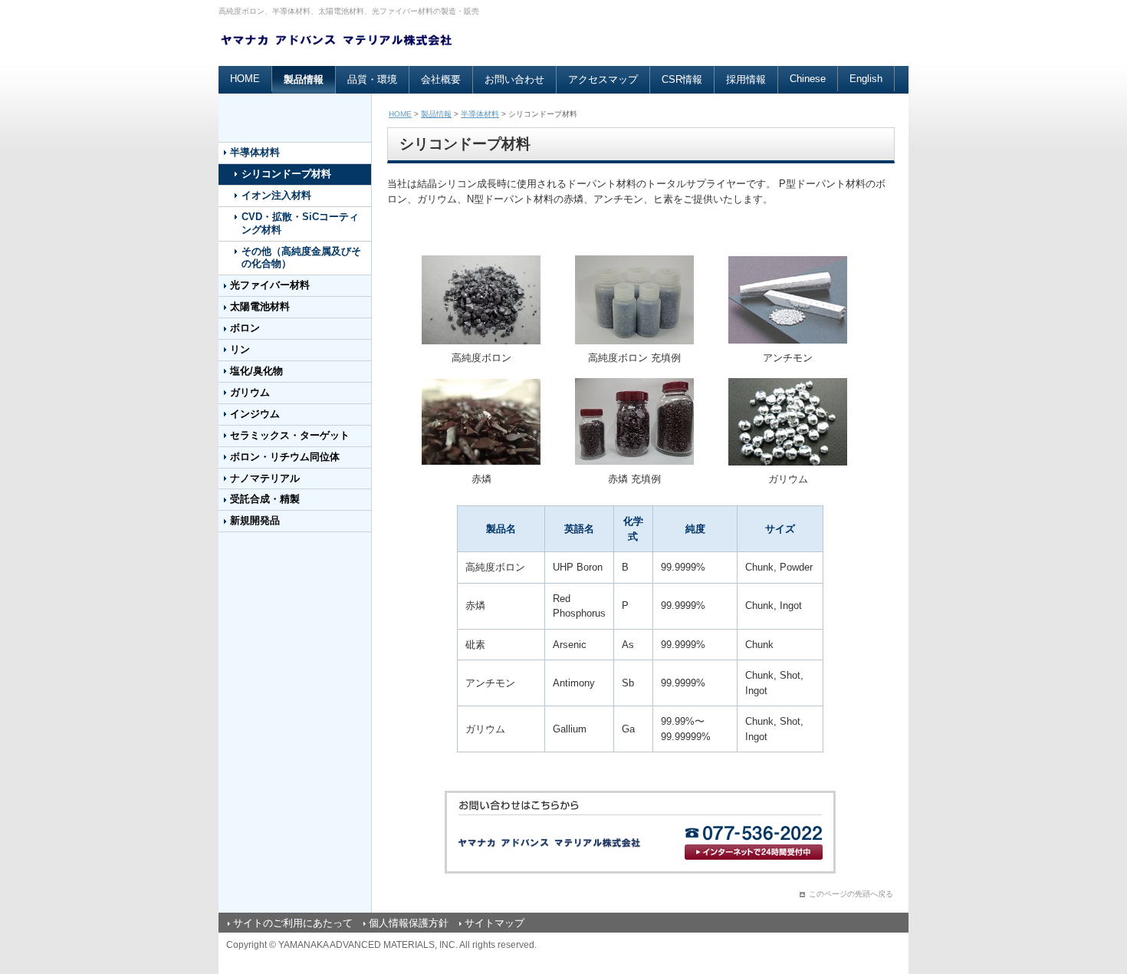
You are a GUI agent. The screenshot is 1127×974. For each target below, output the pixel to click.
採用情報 (746, 79)
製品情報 (304, 79)
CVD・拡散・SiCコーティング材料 (300, 223)
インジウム (255, 414)
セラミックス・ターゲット (290, 435)
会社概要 (441, 79)
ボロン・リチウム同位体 (285, 456)
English (865, 78)
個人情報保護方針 (409, 923)
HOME (245, 78)
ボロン (245, 328)
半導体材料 (255, 152)
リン (240, 349)
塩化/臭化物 (256, 371)
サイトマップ (494, 923)
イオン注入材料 (276, 195)
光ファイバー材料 (270, 285)
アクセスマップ (603, 79)
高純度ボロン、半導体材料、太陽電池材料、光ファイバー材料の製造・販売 (349, 11)
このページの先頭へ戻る (851, 894)
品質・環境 (372, 79)
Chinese (808, 78)
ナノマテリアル (265, 478)
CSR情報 (682, 79)
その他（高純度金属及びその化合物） (301, 257)
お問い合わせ (514, 79)
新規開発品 (255, 520)
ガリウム (250, 392)
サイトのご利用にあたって (293, 923)
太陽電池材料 (260, 306)
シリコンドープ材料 (286, 173)
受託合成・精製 (265, 499)
